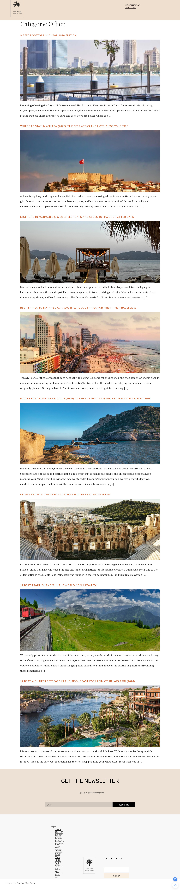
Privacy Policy (57, 876)
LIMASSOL (59, 843)
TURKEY (58, 850)
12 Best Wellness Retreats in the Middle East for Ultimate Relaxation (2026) (77, 681)
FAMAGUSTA (59, 842)
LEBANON (58, 852)
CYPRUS (58, 830)
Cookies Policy (58, 870)
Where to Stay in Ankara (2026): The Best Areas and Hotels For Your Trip (74, 126)
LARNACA (58, 839)
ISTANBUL (59, 833)
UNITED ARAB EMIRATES (58, 864)
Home (57, 874)
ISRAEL (57, 856)
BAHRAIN (58, 849)
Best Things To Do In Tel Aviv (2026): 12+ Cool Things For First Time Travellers (78, 307)
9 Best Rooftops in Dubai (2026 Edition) (49, 35)
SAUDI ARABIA (58, 860)
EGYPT (57, 855)
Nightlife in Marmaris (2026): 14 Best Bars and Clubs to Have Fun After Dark (77, 217)
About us (130, 8)
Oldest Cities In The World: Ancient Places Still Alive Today (65, 494)
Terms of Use (58, 867)
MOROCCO (59, 845)
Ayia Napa (59, 831)
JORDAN (58, 853)
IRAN (57, 847)
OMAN (57, 858)
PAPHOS (58, 836)
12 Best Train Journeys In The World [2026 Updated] (58, 585)
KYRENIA (58, 840)
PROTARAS (59, 834)
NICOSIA (58, 837)
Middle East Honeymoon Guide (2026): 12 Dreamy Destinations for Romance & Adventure (85, 398)
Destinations (132, 5)
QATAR (57, 846)
